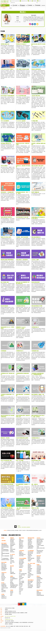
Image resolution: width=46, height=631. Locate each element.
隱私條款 (10, 614)
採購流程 (6, 611)
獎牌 (11, 568)
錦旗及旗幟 (12, 572)
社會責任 (18, 612)
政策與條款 (7, 614)
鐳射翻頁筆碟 (21, 553)
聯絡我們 (10, 612)
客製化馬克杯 (21, 541)
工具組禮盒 (29, 573)
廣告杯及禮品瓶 (21, 537)
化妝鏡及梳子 (30, 541)
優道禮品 (20, 576)
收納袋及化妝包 (39, 582)
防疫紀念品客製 (3, 562)
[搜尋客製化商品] (37, 2)
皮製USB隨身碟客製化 (4, 545)
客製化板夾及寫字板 (40, 550)
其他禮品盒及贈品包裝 (40, 595)
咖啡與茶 (11, 582)
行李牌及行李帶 (3, 586)
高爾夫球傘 (38, 560)
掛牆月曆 (11, 592)
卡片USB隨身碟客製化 (4, 558)
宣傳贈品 (11, 576)
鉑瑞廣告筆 (21, 578)
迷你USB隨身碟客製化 (4, 549)
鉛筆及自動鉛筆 (12, 544)
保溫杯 (20, 539)
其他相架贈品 (30, 587)
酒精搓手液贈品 (3, 566)
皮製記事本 (3, 595)
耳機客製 (29, 560)
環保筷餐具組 (39, 568)
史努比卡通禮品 (21, 582)
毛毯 (11, 563)
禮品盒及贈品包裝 (39, 590)
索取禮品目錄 (14, 612)
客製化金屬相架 (30, 581)
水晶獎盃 (2, 573)
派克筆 (20, 591)
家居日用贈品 (30, 568)
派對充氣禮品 (21, 560)
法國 (29, 626)
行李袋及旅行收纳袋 (4, 587)
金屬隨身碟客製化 (4, 544)
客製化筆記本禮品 (39, 540)
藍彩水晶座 (3, 576)
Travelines (20, 586)
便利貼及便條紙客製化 (40, 539)
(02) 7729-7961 (7, 616)
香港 (7, 626)
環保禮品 (38, 564)
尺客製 (38, 546)
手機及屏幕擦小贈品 (13, 586)
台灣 (9, 626)
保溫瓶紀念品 (21, 540)
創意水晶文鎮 (3, 577)
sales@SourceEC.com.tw (9, 619)
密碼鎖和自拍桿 (3, 585)
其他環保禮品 (39, 573)
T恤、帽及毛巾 (12, 554)
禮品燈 (29, 572)
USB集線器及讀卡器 (22, 554)
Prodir (20, 593)
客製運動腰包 (39, 577)
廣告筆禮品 (12, 540)
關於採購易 (7, 612)
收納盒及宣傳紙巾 (31, 574)
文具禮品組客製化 (39, 551)
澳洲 (20, 626)
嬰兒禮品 (29, 576)
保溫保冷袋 (38, 586)
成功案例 (6, 608)
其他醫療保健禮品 (31, 546)
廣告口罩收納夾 (3, 564)
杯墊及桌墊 (29, 569)
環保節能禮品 (39, 572)
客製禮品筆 (12, 537)
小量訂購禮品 (3, 540)
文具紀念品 (38, 537)
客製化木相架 (30, 582)
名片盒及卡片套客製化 (40, 545)
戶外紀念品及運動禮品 (22, 558)
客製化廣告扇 (12, 577)
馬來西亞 (17, 626)
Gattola (20, 587)
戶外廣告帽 (12, 560)
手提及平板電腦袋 (39, 578)
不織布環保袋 (39, 567)
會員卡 (11, 595)
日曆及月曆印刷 (30, 586)
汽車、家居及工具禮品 (31, 563)
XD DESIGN (21, 590)
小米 (19, 572)
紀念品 (11, 581)
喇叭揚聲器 (29, 554)
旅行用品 (2, 582)
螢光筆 (11, 546)
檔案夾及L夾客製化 (40, 541)
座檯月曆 (11, 591)
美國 (24, 626)
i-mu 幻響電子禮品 (22, 574)
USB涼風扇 (21, 564)
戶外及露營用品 (21, 559)
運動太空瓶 (21, 544)
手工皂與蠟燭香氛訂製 (13, 578)
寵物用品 (29, 567)
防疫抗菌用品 (30, 539)
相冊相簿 (29, 583)
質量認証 (6, 609)
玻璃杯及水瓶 (21, 546)
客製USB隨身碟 (3, 543)
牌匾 (11, 569)
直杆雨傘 (38, 559)
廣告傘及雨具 (39, 555)
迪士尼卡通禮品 (21, 581)
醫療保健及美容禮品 (31, 537)
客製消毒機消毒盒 (4, 568)
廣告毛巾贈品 (12, 562)
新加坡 (22, 626)
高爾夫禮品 (21, 567)
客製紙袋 (38, 587)
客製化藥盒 (29, 540)
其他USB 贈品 (21, 555)
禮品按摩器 (29, 544)
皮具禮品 (2, 594)
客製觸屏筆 (12, 545)
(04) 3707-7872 (13, 616)
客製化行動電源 (30, 553)
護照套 (2, 589)
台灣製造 (20, 571)
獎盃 (11, 567)
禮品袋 (38, 591)
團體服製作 (12, 558)
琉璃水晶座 (3, 578)
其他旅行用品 (3, 591)
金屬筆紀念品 (12, 539)
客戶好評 (9, 608)
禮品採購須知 (10, 611)
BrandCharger (21, 588)
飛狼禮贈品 (21, 583)
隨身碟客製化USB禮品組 (5, 559)
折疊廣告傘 (38, 558)
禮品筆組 (11, 550)
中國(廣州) (11, 626)
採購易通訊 (22, 612)
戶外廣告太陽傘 (39, 562)
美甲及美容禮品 (30, 545)
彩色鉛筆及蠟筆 (12, 549)
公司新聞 (25, 612)
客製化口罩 (3, 563)
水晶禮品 (2, 580)
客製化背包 (38, 583)
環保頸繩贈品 (39, 569)
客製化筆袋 (38, 553)
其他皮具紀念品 (3, 598)
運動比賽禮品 (21, 563)
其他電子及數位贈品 (31, 558)
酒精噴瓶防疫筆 (3, 567)
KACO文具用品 (21, 577)
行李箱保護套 (3, 590)
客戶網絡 (13, 608)
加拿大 (27, 626)
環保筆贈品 (12, 541)
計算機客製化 (39, 544)
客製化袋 (38, 576)
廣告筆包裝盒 (12, 551)
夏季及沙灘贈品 (21, 562)
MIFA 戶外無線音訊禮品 (23, 573)
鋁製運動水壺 (21, 545)
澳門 (14, 626)
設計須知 (14, 611)
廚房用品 (29, 564)
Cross (20, 592)
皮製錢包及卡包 (3, 596)
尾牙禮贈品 (12, 583)
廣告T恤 (11, 555)
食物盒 (29, 577)
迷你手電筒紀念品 (13, 587)
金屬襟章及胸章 (12, 573)
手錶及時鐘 (29, 559)
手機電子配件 (30, 555)
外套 (11, 559)
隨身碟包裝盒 (39, 592)
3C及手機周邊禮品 (31, 550)
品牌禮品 (20, 569)
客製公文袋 (38, 581)
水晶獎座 (2, 575)
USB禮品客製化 (21, 550)
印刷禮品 (11, 590)
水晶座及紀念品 (3, 572)
